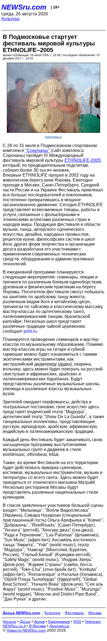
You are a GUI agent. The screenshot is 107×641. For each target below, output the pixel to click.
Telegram (93, 621)
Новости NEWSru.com (26, 630)
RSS (77, 621)
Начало (9, 621)
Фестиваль (74, 613)
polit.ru (30, 331)
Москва (95, 613)
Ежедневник (59, 621)
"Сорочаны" (37, 150)
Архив (39, 621)
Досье (25, 621)
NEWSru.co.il (14, 626)
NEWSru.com (23, 7)
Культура (10, 18)
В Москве (37, 626)
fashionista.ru (53, 136)
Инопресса (59, 626)
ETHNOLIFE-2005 (82, 160)
